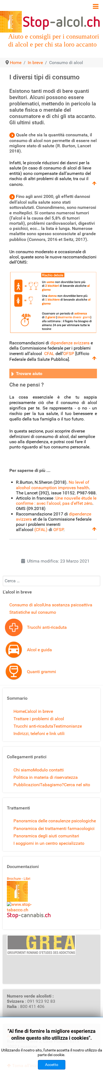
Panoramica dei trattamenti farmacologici (53, 828)
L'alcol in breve (39, 711)
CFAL (49, 353)
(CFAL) (41, 529)
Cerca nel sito (77, 784)
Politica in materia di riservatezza (45, 777)
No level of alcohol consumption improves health (52, 485)
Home (19, 711)
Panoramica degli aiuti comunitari (46, 835)
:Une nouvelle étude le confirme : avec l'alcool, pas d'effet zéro (56, 500)
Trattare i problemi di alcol (38, 718)
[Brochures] (17, 891)
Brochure (14, 879)
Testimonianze (67, 726)
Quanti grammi (41, 671)
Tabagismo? (52, 784)
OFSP (68, 353)
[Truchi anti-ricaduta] (14, 627)
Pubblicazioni (26, 784)
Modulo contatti (48, 770)
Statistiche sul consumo (32, 612)
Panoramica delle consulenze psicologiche (54, 820)
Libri (27, 879)
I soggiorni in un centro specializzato (48, 843)
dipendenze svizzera (70, 342)
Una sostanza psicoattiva (67, 604)
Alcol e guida (39, 649)
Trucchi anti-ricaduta (47, 627)
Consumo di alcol (26, 604)
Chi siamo (23, 770)
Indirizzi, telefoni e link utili (39, 733)
